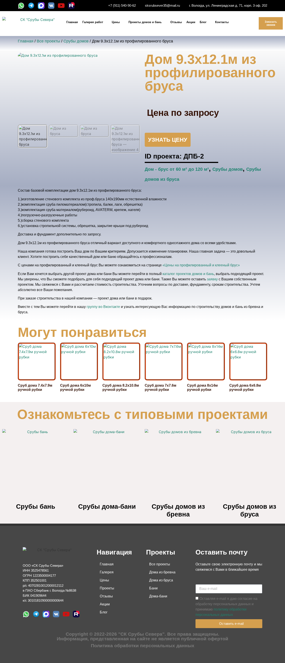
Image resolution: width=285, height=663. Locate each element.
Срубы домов (76, 41)
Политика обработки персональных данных (142, 645)
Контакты (222, 22)
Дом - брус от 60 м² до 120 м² (177, 169)
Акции (190, 22)
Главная (72, 22)
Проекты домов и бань (145, 22)
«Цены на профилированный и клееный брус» (201, 265)
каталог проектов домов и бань (188, 274)
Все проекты (48, 41)
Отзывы (176, 22)
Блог (203, 22)
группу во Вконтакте (103, 307)
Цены (116, 22)
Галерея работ (92, 22)
